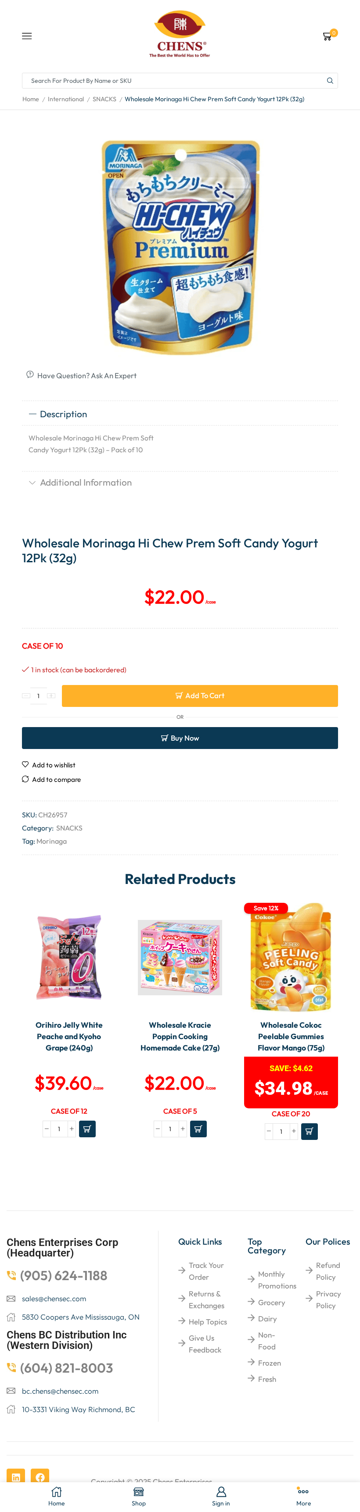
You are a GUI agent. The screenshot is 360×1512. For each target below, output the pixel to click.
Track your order (206, 1270)
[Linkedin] (16, 1478)
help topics (208, 1321)
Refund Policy (328, 1270)
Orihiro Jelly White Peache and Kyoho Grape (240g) (69, 1036)
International (66, 99)
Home (30, 99)
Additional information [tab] (86, 482)
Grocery (271, 1302)
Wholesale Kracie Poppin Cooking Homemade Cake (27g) (180, 1036)
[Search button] (330, 80)
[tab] (180, 414)
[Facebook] (40, 1478)
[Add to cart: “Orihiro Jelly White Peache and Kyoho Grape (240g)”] (87, 1129)
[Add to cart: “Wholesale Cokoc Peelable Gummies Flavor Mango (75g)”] (309, 1131)
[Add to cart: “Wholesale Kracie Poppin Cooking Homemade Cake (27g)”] (198, 1129)
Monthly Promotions (277, 1279)
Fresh (267, 1379)
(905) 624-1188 (64, 1275)
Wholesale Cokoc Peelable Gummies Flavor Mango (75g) (291, 1036)
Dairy (267, 1318)
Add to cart (204, 695)
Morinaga (51, 841)
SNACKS (104, 99)
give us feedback (205, 1343)
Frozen (269, 1362)
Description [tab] (63, 413)
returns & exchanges (206, 1299)
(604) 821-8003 (66, 1367)
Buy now (185, 737)
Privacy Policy (328, 1299)
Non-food (267, 1340)
